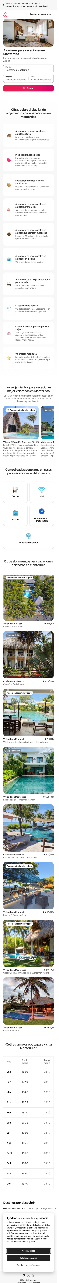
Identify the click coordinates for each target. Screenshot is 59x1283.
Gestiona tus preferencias (28, 1265)
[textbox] (15, 79)
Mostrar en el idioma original (35, 6)
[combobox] (28, 70)
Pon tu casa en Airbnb (41, 14)
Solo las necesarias (28, 1258)
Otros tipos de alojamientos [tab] (41, 1208)
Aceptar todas (28, 1251)
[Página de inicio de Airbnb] (5, 14)
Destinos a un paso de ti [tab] (14, 1208)
